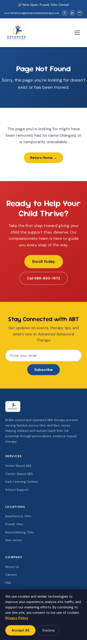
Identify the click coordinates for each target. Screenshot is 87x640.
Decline (48, 630)
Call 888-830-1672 (43, 278)
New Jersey (13, 540)
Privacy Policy (16, 618)
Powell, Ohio (14, 524)
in (72, 13)
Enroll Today (43, 261)
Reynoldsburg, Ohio (19, 532)
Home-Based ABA (18, 466)
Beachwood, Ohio (18, 516)
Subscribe (43, 369)
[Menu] (77, 33)
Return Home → (43, 158)
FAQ (8, 583)
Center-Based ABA (19, 474)
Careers (11, 575)
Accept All (20, 630)
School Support (17, 490)
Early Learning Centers (21, 482)
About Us (12, 567)
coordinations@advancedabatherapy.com (31, 13)
